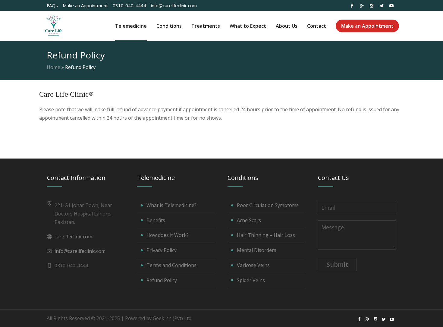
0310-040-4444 (129, 5)
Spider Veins (251, 280)
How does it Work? (167, 235)
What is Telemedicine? (171, 205)
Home (53, 67)
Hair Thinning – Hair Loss (266, 235)
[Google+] (361, 5)
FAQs (52, 5)
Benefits (155, 220)
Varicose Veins (253, 265)
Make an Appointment (85, 5)
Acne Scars (249, 220)
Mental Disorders (256, 250)
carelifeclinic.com (73, 236)
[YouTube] (391, 5)
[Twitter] (381, 5)
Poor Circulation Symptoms (268, 205)
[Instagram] (371, 5)
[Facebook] (351, 5)
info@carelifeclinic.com (174, 5)
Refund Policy (161, 280)
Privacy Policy (161, 250)
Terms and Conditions (171, 265)
